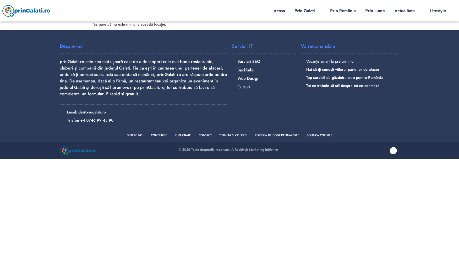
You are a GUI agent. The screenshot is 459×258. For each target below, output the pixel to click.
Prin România (343, 11)
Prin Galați (305, 11)
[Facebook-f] (393, 150)
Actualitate (404, 11)
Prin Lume (375, 11)
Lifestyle (438, 11)
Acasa (279, 11)
